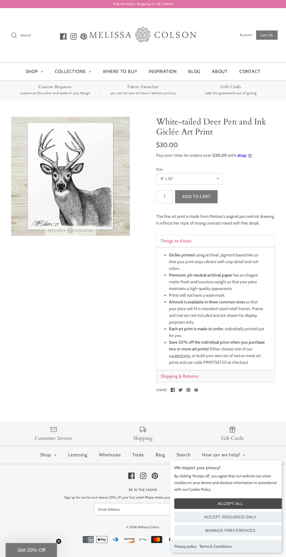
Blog (160, 454)
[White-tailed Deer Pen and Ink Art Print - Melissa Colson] (70, 176)
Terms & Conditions (215, 546)
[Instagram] (73, 36)
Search (184, 454)
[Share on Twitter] (180, 390)
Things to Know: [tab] (176, 241)
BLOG (194, 71)
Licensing (77, 454)
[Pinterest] (83, 36)
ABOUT (220, 71)
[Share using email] (196, 390)
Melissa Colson (148, 527)
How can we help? (224, 454)
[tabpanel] (215, 308)
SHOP (34, 71)
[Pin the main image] (188, 390)
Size (159, 169)
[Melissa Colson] (143, 17)
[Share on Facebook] (173, 390)
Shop (48, 454)
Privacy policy (185, 546)
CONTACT (250, 71)
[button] (31, 550)
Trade (138, 454)
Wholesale (110, 454)
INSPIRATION (163, 71)
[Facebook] (63, 36)
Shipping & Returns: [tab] (180, 376)
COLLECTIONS (73, 71)
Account (246, 35)
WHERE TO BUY (120, 71)
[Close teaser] (58, 541)
